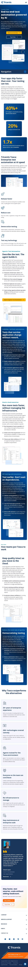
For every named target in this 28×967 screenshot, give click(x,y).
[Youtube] (22, 939)
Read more (6, 876)
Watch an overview (13, 33)
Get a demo (7, 900)
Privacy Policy (15, 962)
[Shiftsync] (18, 939)
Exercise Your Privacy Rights (6, 962)
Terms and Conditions (13, 964)
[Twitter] (5, 939)
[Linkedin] (14, 939)
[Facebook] (10, 939)
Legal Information (4, 964)
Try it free (12, 37)
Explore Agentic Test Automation (13, 300)
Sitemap (20, 964)
